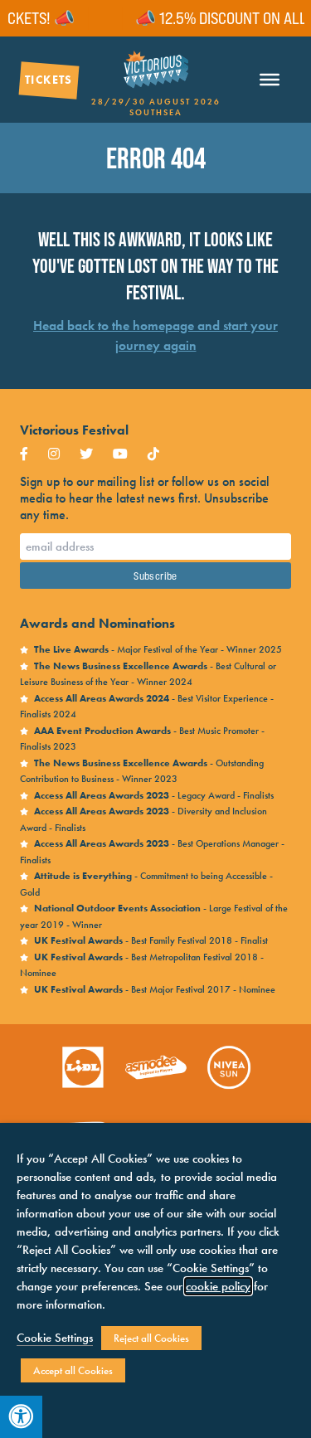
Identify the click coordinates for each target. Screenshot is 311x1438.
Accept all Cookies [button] (73, 1370)
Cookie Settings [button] (55, 1337)
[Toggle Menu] (269, 80)
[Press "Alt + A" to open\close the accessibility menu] (21, 1417)
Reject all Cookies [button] (151, 1338)
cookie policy (218, 1286)
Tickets (49, 79)
